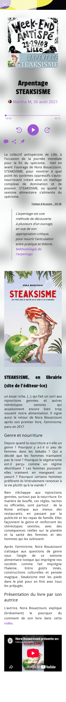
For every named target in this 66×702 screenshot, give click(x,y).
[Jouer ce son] (33, 129)
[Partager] (14, 141)
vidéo (8, 623)
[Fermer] (5, 5)
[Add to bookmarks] (22, 141)
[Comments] (5, 141)
